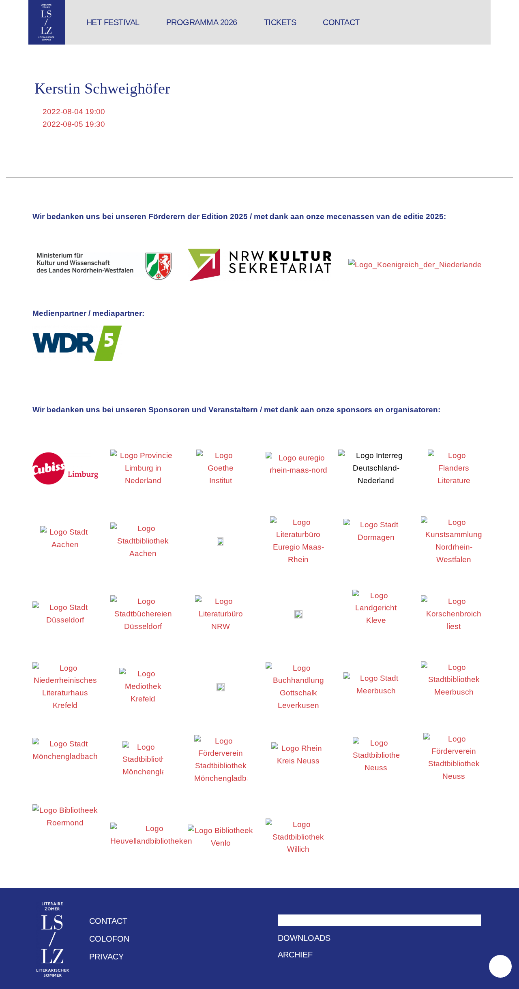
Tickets (280, 22)
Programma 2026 (201, 22)
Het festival (112, 22)
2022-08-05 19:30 (73, 124)
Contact (341, 22)
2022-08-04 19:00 (73, 111)
